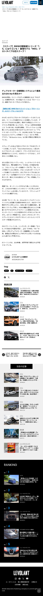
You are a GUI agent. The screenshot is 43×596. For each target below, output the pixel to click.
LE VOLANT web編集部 (20, 257)
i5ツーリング (19, 271)
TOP (3, 7)
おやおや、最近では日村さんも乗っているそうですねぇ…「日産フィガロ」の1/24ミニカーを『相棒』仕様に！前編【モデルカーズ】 (12, 356)
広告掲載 (17, 585)
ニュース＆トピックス (11, 7)
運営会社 (25, 585)
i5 (11, 271)
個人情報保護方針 (23, 582)
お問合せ (34, 582)
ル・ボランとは (11, 582)
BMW (6, 271)
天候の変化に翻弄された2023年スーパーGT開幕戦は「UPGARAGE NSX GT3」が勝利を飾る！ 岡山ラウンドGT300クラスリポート (30, 356)
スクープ (21, 7)
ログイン (26, 2)
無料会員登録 (34, 2)
